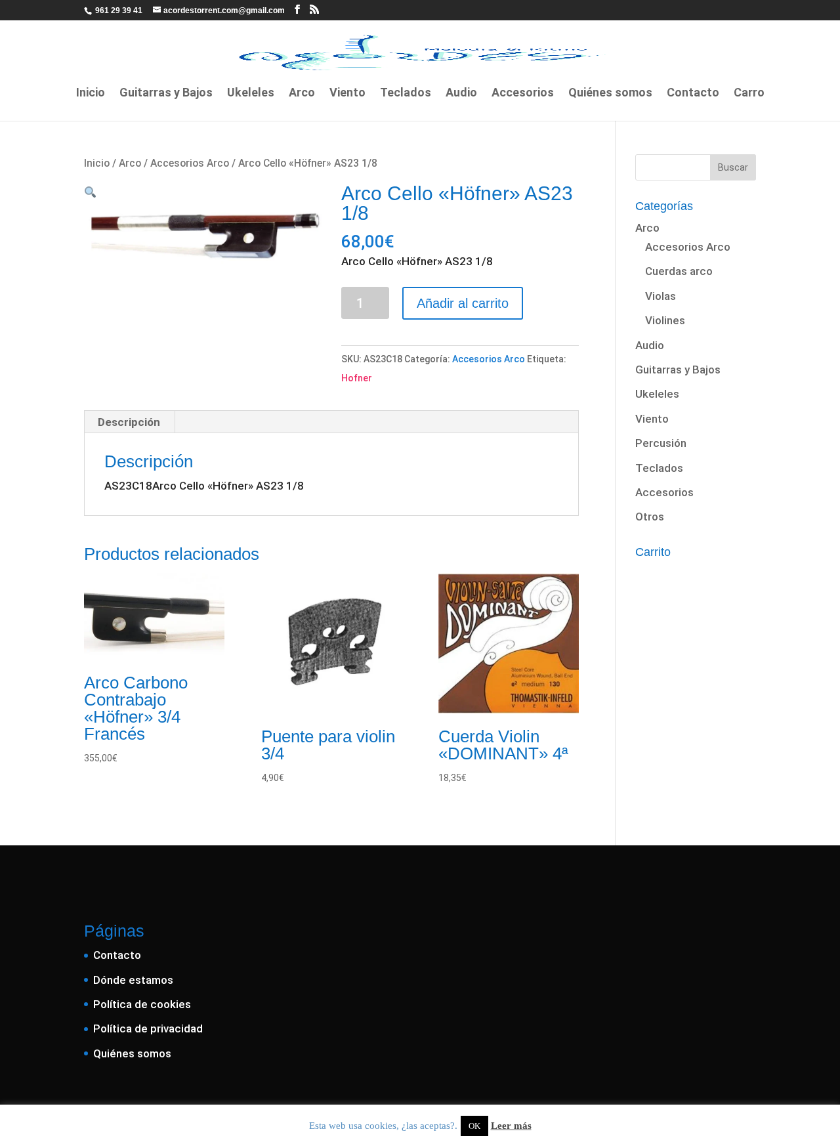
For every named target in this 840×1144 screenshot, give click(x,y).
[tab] (129, 422)
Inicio (90, 93)
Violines (665, 320)
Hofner (356, 378)
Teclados (405, 93)
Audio (461, 93)
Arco (302, 93)
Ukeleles (250, 93)
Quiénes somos (610, 93)
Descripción (129, 422)
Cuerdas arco (679, 271)
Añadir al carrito (463, 303)
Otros (649, 516)
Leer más (511, 1125)
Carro (749, 93)
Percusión (660, 443)
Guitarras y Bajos (166, 93)
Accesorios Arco (189, 163)
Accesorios (523, 93)
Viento (347, 93)
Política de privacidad (148, 1028)
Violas (660, 296)
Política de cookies (142, 1004)
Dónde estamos (133, 979)
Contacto (693, 93)
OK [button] (474, 1126)
